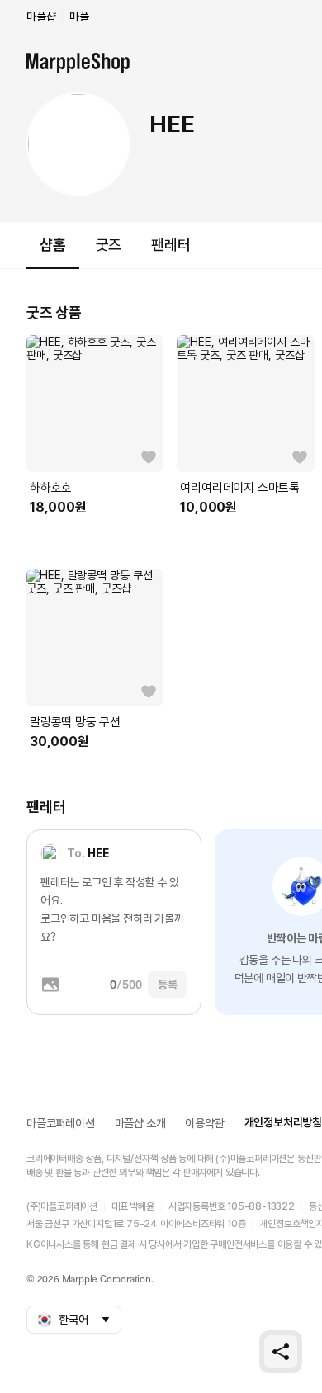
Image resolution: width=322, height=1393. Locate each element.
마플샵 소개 (140, 1123)
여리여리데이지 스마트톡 (240, 487)
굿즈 (109, 244)
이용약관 (204, 1123)
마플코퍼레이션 (60, 1123)
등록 (168, 984)
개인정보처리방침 (283, 1122)
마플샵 (40, 16)
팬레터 (170, 244)
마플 (79, 16)
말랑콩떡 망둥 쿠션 (75, 722)
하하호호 (51, 487)
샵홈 (53, 244)
